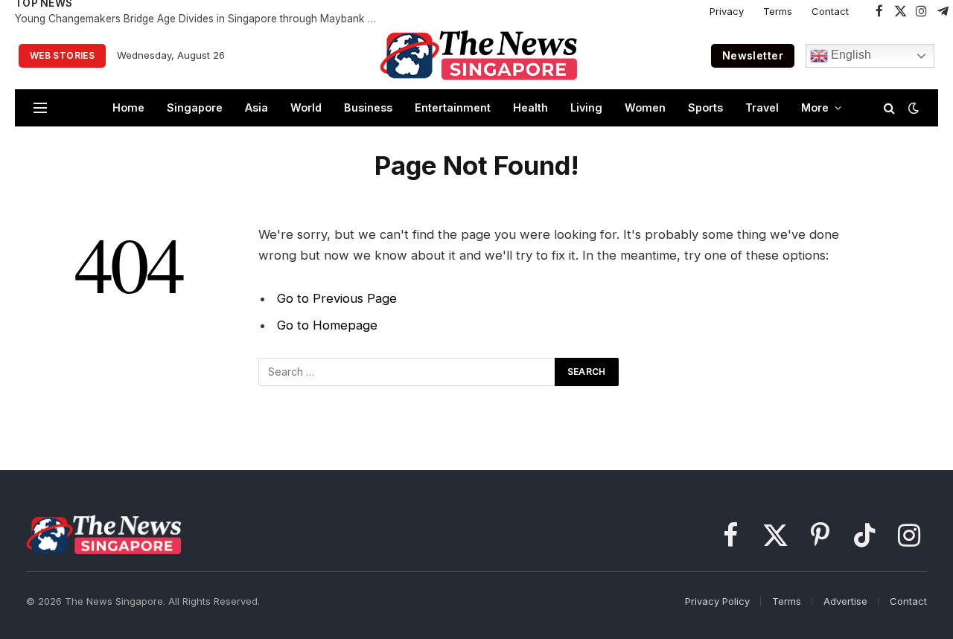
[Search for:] (407, 372)
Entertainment (453, 107)
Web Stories (62, 55)
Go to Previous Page (337, 298)
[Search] (889, 108)
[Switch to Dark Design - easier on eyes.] (912, 108)
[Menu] (40, 108)
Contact (830, 11)
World (306, 107)
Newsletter (752, 55)
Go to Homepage (327, 325)
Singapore (195, 107)
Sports (705, 107)
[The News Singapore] (479, 55)
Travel (762, 107)
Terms (777, 11)
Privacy (727, 11)
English (849, 54)
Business (368, 107)
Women (645, 107)
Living (586, 107)
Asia (256, 107)
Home (128, 107)
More (815, 107)
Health (530, 107)
